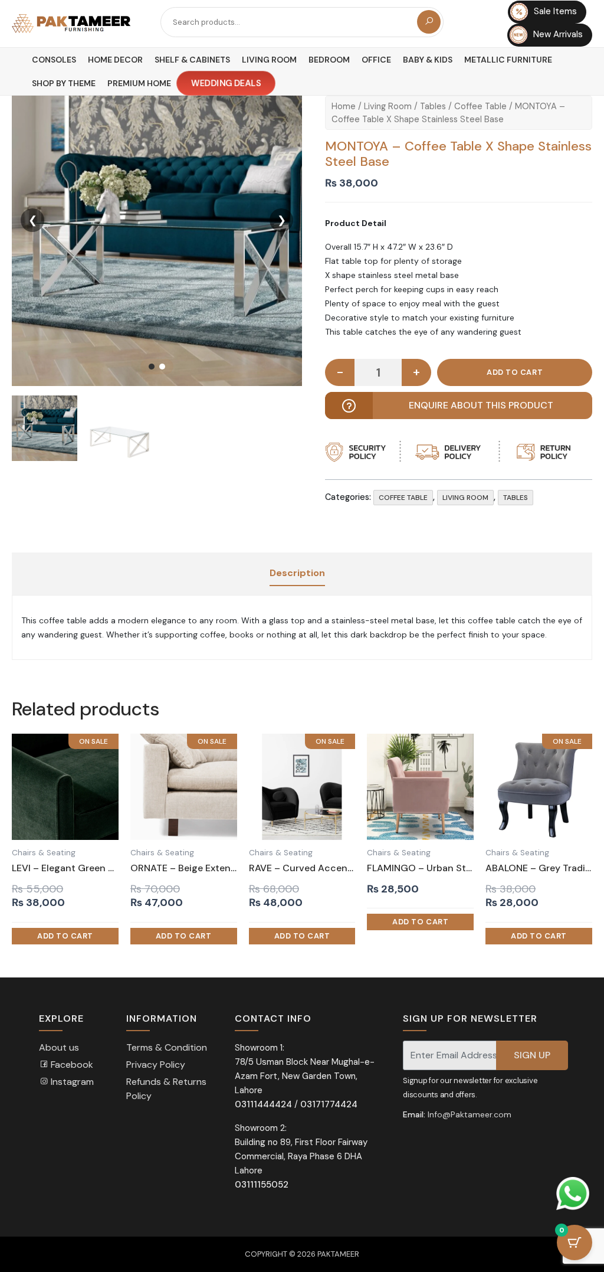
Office (376, 59)
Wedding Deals (226, 83)
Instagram (71, 1081)
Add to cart (514, 372)
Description (297, 573)
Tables (433, 106)
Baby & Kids (427, 59)
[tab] (297, 573)
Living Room (269, 59)
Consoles (54, 59)
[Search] (429, 22)
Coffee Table (480, 106)
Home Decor (115, 59)
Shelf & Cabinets (192, 59)
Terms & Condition (166, 1047)
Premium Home (139, 83)
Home (343, 106)
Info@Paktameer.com (469, 1114)
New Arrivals (558, 34)
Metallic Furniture (508, 59)
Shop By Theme (64, 83)
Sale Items (555, 12)
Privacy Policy (155, 1064)
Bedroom (329, 59)
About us (59, 1047)
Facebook (70, 1064)
